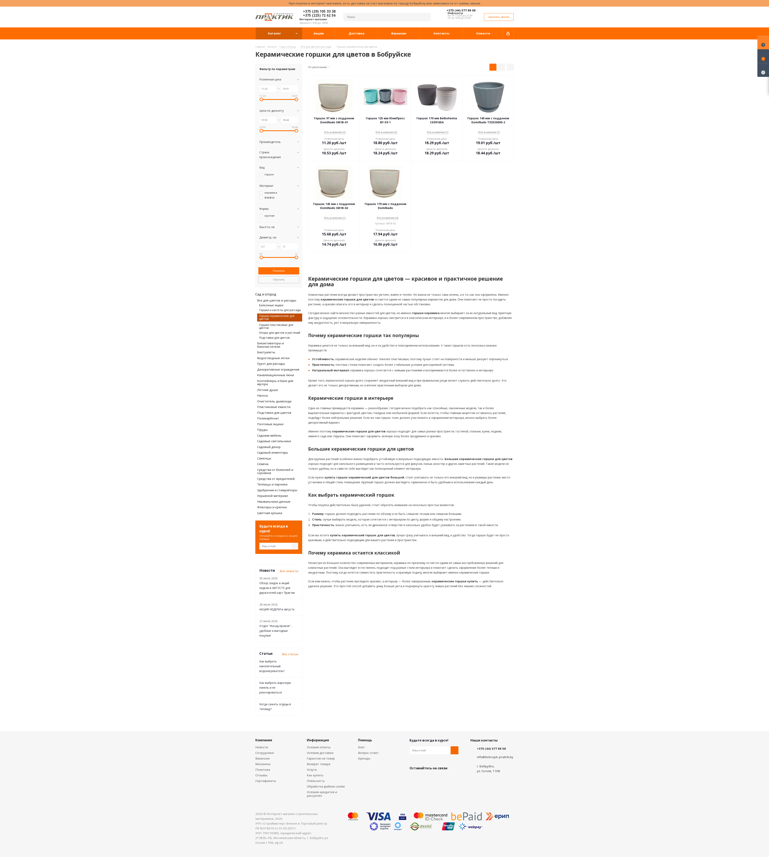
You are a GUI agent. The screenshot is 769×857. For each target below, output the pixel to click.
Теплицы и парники (272, 484)
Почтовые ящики (270, 424)
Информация (318, 740)
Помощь (365, 740)
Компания (263, 740)
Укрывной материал (272, 496)
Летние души (267, 390)
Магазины (263, 764)
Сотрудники (264, 753)
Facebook (424, 778)
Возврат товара (318, 764)
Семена (262, 464)
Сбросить (279, 279)
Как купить (315, 775)
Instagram (434, 778)
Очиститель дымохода (274, 401)
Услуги (312, 770)
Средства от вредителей (276, 479)
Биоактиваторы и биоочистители (270, 345)
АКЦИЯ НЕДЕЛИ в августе (276, 609)
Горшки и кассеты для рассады (280, 310)
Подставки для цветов (274, 338)
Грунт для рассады (271, 364)
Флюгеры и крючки (272, 507)
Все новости (289, 571)
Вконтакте (414, 778)
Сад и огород (265, 294)
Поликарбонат (268, 418)
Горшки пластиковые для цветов (276, 326)
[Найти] (426, 17)
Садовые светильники (274, 441)
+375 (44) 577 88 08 (461, 10)
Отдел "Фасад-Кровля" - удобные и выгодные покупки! (275, 630)
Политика (262, 770)
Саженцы (264, 458)
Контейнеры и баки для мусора (275, 382)
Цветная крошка (269, 513)
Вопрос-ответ (368, 753)
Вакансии (262, 758)
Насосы (262, 395)
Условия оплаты (318, 747)
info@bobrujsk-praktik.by (495, 757)
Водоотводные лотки (273, 358)
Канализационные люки (275, 375)
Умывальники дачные (273, 501)
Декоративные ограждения (278, 369)
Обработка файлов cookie (326, 786)
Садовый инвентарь (272, 452)
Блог (361, 747)
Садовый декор (269, 447)
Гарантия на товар (321, 758)
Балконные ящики (271, 305)
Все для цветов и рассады (276, 300)
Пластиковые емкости (273, 407)
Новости (261, 747)
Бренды (364, 758)
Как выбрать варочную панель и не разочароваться (275, 687)
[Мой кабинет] (508, 33)
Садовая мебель (269, 435)
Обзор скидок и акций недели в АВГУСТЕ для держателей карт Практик (277, 588)
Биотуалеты (266, 352)
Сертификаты (265, 781)
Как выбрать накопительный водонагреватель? (272, 666)
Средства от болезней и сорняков (275, 471)
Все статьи (290, 654)
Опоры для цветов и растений (279, 333)
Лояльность (316, 781)
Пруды (262, 430)
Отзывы (261, 775)
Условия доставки (320, 753)
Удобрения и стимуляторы (277, 490)
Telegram (444, 778)
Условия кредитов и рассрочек (322, 794)
